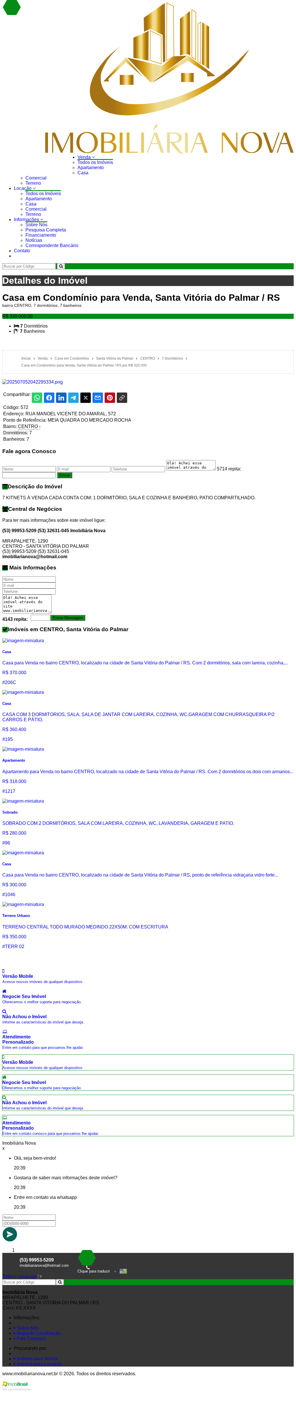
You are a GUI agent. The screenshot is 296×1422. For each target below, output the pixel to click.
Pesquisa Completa (45, 229)
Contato (22, 250)
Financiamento (40, 235)
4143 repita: (15, 619)
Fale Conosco (31, 1338)
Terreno (33, 183)
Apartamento (90, 167)
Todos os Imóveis (95, 162)
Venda (84, 157)
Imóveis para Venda (37, 1358)
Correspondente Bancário (51, 245)
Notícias (33, 240)
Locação (23, 188)
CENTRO (29, 426)
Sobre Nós (36, 224)
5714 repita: (229, 468)
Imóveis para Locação (39, 1363)
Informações (27, 219)
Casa (82, 172)
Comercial (36, 177)
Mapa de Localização (38, 1333)
